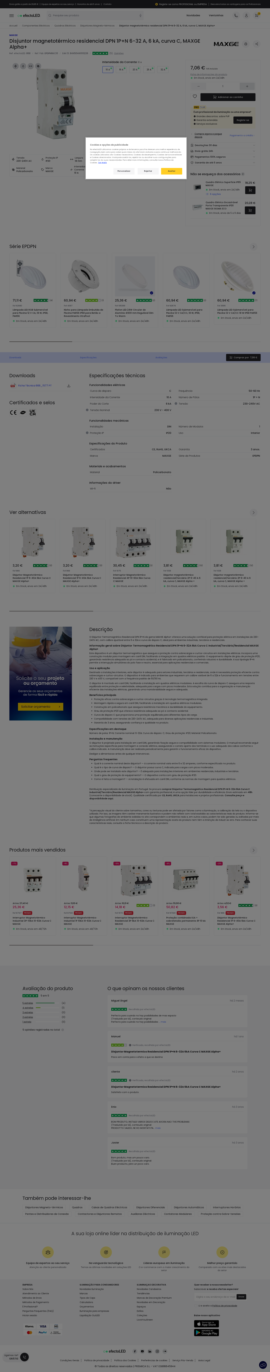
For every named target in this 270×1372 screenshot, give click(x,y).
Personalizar (124, 171)
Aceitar (171, 171)
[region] (136, 158)
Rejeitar (148, 171)
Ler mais (102, 162)
